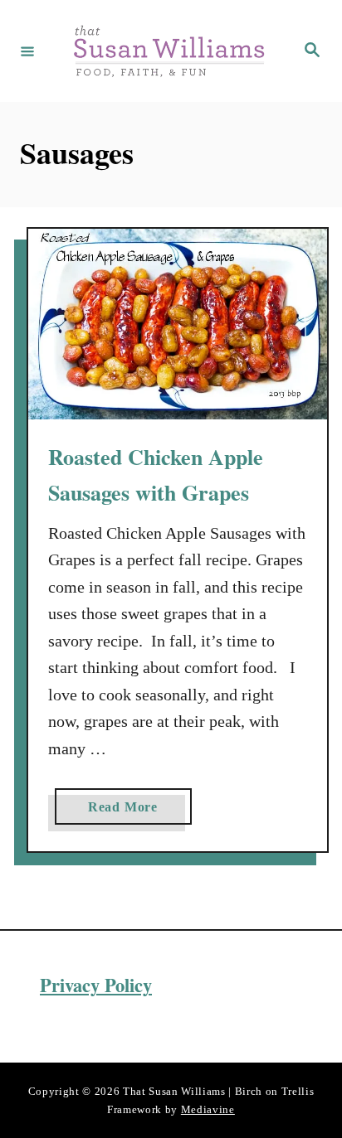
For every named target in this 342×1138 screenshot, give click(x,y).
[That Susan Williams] (168, 51)
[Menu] (27, 50)
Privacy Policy (96, 985)
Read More (128, 812)
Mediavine (208, 1109)
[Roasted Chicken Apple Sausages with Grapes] (177, 324)
